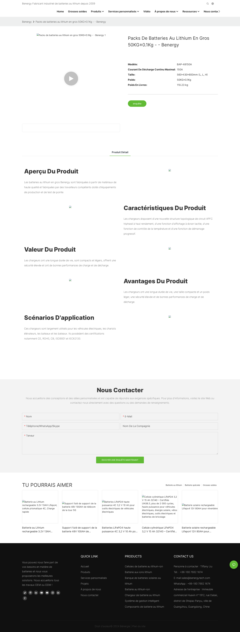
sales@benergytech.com (196, 577)
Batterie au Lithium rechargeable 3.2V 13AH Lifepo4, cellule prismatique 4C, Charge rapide (38, 529)
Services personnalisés (94, 577)
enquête (137, 103)
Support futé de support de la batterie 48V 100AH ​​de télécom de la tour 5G (79, 529)
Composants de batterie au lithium (144, 606)
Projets (85, 583)
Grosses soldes (210, 485)
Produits (85, 572)
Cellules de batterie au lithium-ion (144, 566)
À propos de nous (91, 589)
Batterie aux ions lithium (138, 572)
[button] (219, 11)
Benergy (27, 21)
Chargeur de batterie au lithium (142, 595)
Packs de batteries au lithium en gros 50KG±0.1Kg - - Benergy (71, 21)
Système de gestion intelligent (142, 600)
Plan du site (138, 626)
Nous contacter (89, 595)
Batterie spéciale (192, 485)
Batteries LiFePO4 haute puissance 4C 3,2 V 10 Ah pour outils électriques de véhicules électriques (120, 529)
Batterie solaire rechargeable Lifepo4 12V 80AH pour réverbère (199, 529)
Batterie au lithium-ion (137, 589)
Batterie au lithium (174, 485)
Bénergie (125, 626)
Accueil (85, 566)
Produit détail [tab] (120, 152)
